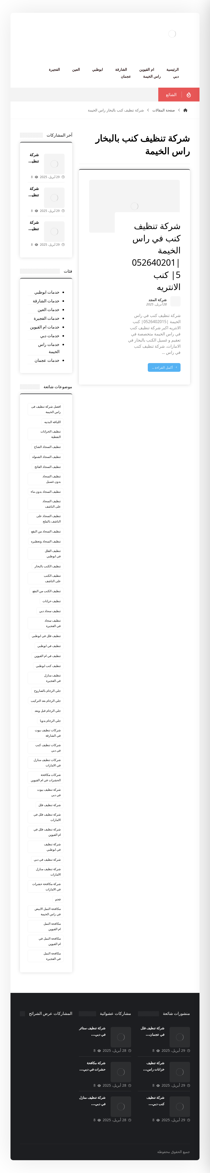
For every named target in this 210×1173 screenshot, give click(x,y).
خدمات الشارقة (46, 301)
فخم (58, 899)
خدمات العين (48, 309)
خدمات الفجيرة (46, 318)
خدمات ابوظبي (46, 292)
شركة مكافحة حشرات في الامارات (46, 886)
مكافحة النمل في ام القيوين (50, 941)
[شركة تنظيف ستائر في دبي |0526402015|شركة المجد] (121, 1037)
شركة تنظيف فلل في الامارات (47, 817)
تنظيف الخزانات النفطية (50, 434)
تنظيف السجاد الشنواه (46, 457)
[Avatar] (175, 301)
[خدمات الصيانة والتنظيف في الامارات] (172, 33)
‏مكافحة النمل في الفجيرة (52, 956)
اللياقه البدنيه (52, 422)
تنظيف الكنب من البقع (47, 591)
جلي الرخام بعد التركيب (46, 700)
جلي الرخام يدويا (50, 720)
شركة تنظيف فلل (49, 805)
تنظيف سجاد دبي (50, 611)
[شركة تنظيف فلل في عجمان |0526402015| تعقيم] (54, 164)
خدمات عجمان (47, 360)
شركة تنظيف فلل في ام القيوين (47, 832)
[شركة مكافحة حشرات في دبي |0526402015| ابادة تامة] (121, 1072)
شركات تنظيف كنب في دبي (48, 748)
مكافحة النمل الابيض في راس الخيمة (48, 911)
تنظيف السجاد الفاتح (48, 467)
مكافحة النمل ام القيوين (52, 926)
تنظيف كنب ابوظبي (48, 666)
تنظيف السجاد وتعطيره (46, 541)
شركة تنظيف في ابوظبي (52, 847)
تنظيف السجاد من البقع (46, 531)
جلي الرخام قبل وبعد (48, 710)
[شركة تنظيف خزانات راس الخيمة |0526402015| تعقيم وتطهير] (54, 198)
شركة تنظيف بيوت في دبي (49, 792)
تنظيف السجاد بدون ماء (46, 491)
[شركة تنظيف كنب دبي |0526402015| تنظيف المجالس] (54, 231)
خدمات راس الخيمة (48, 348)
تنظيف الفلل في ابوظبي (53, 553)
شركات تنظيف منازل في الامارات (47, 762)
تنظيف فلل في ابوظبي (46, 636)
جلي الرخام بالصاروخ (47, 690)
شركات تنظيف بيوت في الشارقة (48, 733)
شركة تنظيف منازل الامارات (48, 872)
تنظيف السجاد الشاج (47, 447)
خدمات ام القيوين (44, 327)
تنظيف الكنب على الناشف (52, 578)
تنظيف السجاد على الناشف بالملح (48, 518)
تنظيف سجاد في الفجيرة (53, 623)
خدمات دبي (49, 335)
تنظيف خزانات (52, 601)
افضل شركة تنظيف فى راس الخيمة (46, 409)
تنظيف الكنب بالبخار (48, 566)
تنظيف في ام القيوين (47, 656)
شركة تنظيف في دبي (47, 859)
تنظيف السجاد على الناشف (52, 504)
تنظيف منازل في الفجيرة (52, 678)
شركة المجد (158, 300)
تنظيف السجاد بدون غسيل (52, 479)
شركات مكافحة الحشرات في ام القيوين (46, 777)
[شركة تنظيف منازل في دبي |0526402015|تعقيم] (121, 1106)
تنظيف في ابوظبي (49, 646)
